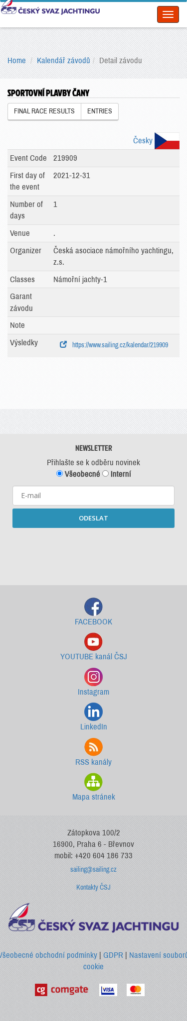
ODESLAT (93, 517)
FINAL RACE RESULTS (44, 111)
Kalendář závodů (63, 60)
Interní (120, 474)
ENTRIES (99, 111)
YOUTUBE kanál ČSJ (93, 656)
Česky (144, 140)
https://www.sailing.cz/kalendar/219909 (118, 345)
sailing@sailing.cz (93, 869)
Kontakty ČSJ (93, 887)
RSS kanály (93, 762)
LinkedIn (93, 726)
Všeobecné (81, 474)
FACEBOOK (93, 621)
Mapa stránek (93, 797)
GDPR (113, 955)
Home (16, 60)
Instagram (93, 692)
